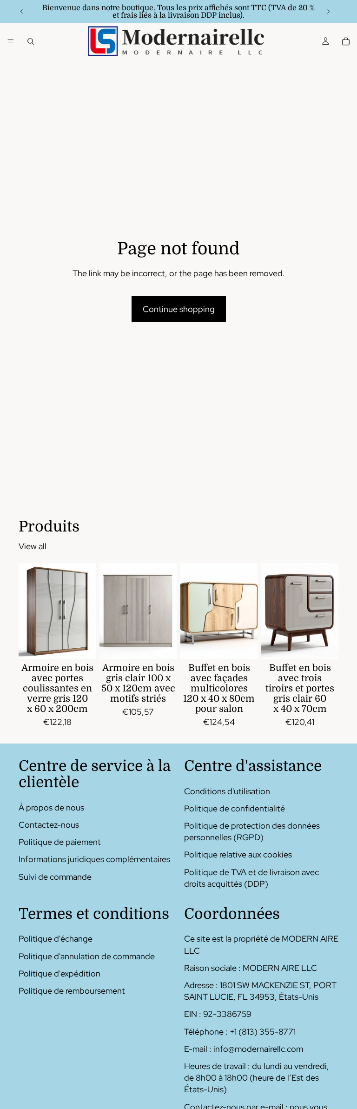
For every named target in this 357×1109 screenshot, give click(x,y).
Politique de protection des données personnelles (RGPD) (252, 831)
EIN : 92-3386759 (217, 1014)
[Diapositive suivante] (328, 11)
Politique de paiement (60, 842)
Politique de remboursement (72, 990)
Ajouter (89, 645)
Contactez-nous (49, 824)
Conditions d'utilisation (227, 791)
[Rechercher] (30, 41)
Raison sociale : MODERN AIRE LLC (250, 968)
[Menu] (10, 41)
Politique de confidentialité (234, 808)
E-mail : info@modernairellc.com (243, 1048)
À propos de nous (51, 807)
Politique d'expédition (59, 973)
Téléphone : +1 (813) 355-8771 (240, 1031)
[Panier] (346, 41)
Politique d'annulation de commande (87, 956)
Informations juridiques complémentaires (94, 859)
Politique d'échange (56, 939)
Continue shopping (179, 309)
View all (32, 546)
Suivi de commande (55, 876)
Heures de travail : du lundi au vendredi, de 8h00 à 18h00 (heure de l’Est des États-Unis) (256, 1078)
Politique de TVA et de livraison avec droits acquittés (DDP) (251, 878)
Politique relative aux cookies (238, 855)
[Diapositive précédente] (22, 11)
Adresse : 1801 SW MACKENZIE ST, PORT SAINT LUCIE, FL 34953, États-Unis (260, 991)
